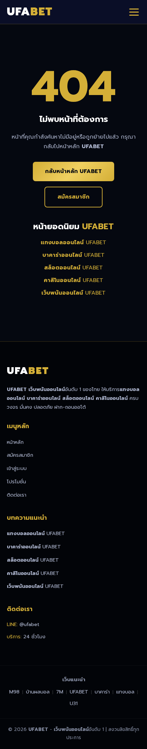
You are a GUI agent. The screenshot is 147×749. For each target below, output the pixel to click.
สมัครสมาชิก (73, 197)
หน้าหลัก (15, 442)
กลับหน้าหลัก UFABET (73, 171)
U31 (74, 703)
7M (59, 692)
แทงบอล (125, 692)
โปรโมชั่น (16, 481)
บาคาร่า (102, 692)
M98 (14, 692)
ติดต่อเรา (16, 495)
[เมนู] (134, 12)
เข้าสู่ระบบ (17, 468)
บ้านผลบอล (38, 692)
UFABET (73, 242)
